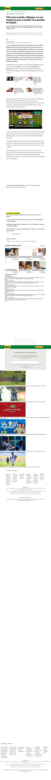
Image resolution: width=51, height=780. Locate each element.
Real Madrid (25, 241)
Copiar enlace (17, 233)
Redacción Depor (9, 41)
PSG (13, 241)
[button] (47, 9)
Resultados (39, 8)
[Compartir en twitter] (10, 234)
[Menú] (2, 8)
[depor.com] (7, 8)
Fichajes (8, 241)
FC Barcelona (18, 241)
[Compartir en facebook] (7, 234)
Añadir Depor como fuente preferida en (15, 13)
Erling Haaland (33, 241)
